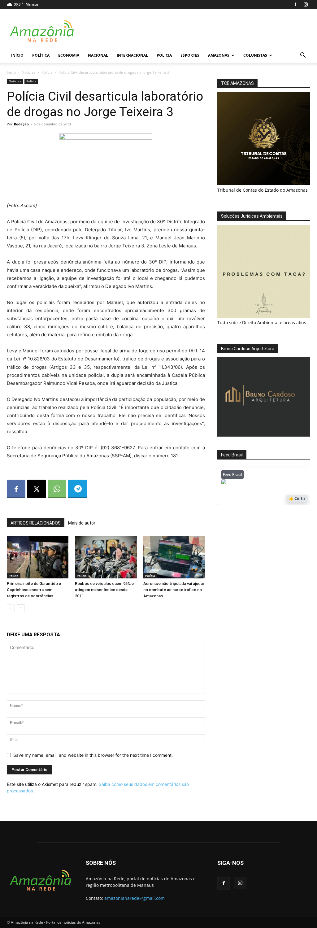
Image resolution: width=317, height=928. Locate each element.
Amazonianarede (256, 483)
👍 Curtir (297, 498)
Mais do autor (81, 523)
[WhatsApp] (57, 489)
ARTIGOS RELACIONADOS (36, 523)
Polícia (164, 55)
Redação (21, 124)
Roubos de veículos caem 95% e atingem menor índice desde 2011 (104, 589)
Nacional (98, 55)
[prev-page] (11, 608)
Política (41, 55)
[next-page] (20, 608)
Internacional (132, 55)
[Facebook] (295, 4)
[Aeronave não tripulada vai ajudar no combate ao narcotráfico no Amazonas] (174, 557)
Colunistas (255, 55)
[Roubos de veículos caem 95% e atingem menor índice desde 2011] (106, 557)
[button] (302, 56)
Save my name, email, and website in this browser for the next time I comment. (93, 755)
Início (17, 55)
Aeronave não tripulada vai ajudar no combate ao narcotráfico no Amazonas (173, 589)
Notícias (29, 72)
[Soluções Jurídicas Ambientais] (263, 316)
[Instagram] (305, 4)
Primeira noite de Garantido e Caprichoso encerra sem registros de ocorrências (34, 589)
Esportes (189, 55)
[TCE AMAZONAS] (263, 138)
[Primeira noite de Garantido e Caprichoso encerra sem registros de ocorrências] (37, 557)
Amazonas (218, 55)
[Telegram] (77, 489)
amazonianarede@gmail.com (134, 898)
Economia (68, 55)
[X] (36, 489)
